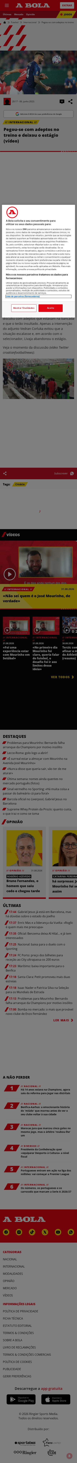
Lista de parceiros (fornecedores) (23, 296)
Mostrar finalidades (24, 308)
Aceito (50, 308)
